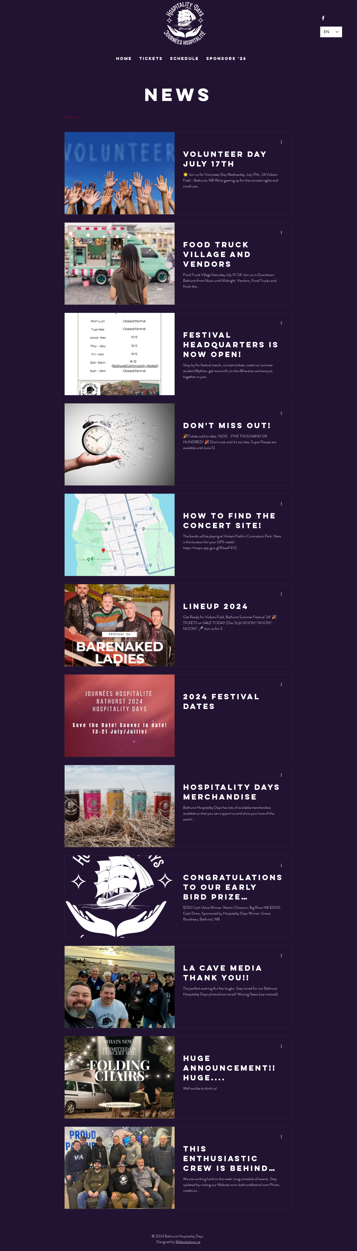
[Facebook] (323, 18)
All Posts (70, 117)
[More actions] (283, 142)
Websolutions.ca (188, 1241)
